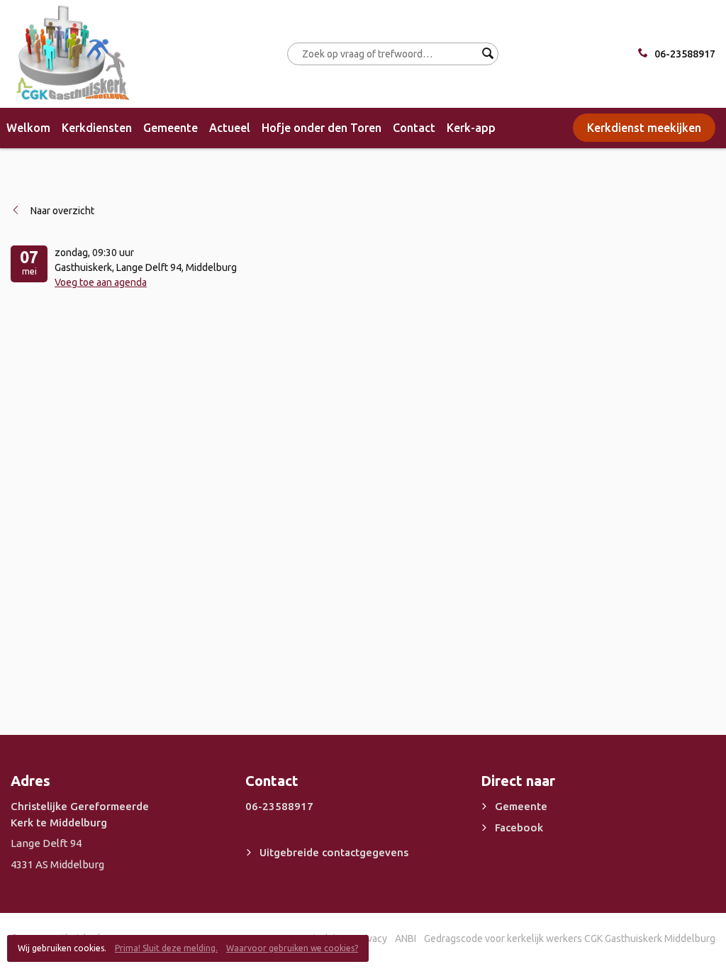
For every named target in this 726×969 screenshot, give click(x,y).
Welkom (28, 127)
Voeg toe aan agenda (101, 282)
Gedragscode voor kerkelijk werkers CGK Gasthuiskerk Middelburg (569, 938)
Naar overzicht (62, 210)
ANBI (405, 938)
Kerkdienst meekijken (644, 127)
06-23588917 (684, 54)
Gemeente (170, 127)
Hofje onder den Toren (321, 127)
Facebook (519, 827)
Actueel (229, 127)
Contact (414, 127)
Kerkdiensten (97, 127)
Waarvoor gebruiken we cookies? (292, 948)
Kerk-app (471, 127)
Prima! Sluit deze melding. (166, 948)
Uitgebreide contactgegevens (333, 852)
